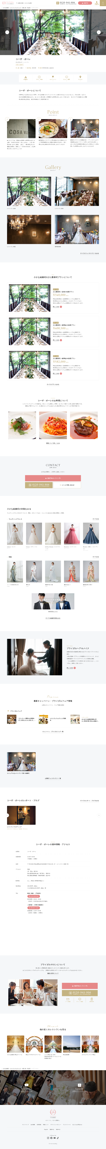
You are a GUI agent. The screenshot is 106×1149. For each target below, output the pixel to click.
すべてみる (96, 519)
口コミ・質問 (66, 79)
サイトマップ (25, 1124)
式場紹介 (26, 79)
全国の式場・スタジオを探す (25, 3)
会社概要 (33, 1124)
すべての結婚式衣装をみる (53, 618)
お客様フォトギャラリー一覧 (53, 778)
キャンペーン (53, 79)
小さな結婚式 (6, 7)
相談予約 (86, 3)
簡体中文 (58, 1129)
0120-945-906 (34, 896)
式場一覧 (24, 7)
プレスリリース (67, 1124)
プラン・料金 (39, 79)
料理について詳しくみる (53, 443)
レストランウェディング (15, 7)
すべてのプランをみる (53, 384)
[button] (7, 32)
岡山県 (28, 7)
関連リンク (45, 1124)
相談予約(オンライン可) (54, 478)
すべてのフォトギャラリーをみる (89, 253)
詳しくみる (70, 667)
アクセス (80, 79)
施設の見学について (53, 973)
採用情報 (39, 1124)
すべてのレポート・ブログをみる (89, 800)
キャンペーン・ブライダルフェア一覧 (53, 731)
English (46, 1129)
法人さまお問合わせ (77, 1124)
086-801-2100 (34, 908)
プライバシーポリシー (55, 1124)
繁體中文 (52, 1129)
